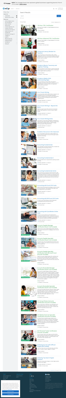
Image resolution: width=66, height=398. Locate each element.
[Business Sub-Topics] (16, 25)
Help (30, 382)
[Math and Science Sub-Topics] (16, 38)
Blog (30, 388)
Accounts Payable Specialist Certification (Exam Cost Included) (47, 239)
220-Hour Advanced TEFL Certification (48, 38)
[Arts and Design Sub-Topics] (16, 22)
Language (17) (7, 35)
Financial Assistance (19, 375)
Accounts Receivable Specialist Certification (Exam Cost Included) (47, 286)
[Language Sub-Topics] (16, 35)
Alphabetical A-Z (57, 22)
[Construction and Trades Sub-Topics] (16, 29)
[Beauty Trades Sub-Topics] (16, 23)
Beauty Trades (5, 378)
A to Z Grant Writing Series (45, 119)
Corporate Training (32, 385)
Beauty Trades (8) (8, 23)
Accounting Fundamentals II (45, 158)
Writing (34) (7, 43)
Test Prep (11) (7, 42)
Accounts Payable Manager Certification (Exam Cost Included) (47, 226)
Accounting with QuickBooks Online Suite (47, 212)
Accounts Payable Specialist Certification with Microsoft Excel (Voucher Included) (46, 253)
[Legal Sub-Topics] (16, 36)
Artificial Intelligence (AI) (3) (9, 21)
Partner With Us (32, 384)
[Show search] (53, 9)
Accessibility (47, 381)
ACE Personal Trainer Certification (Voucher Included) (47, 331)
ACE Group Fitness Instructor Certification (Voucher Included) (46, 301)
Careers (30, 383)
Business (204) (7, 25)
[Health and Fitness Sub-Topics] (16, 31)
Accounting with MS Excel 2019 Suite (48, 198)
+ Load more (52, 370)
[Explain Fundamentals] (16, 15)
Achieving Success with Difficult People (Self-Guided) (46, 345)
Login (56, 8)
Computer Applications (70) (9, 26)
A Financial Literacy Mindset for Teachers (46, 52)
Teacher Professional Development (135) (8, 40)
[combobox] (38, 16)
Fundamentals (7, 15)
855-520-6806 (60, 9)
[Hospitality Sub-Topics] (16, 32)
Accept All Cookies (10, 391)
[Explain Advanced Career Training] (16, 17)
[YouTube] (31, 376)
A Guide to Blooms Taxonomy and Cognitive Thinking (47, 66)
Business (4, 379)
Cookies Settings (10, 394)
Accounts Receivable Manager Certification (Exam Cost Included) (47, 268)
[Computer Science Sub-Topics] (16, 28)
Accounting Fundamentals (45, 145)
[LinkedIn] (33, 376)
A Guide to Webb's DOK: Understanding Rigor (44, 79)
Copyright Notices (48, 377)
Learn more (23, 4)
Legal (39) (6, 36)
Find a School (31, 380)
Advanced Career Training (9, 17)
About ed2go (31, 379)
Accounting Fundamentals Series (46, 171)
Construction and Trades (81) (10, 29)
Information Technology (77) (10, 34)
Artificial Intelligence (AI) (7, 375)
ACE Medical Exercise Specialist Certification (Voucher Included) (46, 315)
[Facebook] (30, 376)
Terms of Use (47, 378)
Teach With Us (31, 389)
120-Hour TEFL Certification (45, 25)
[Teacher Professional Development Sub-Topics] (16, 39)
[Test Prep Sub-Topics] (16, 42)
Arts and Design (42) (8, 22)
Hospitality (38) (7, 32)
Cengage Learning (48, 376)
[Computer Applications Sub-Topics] (16, 26)
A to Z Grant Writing (43, 92)
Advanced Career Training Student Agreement (35, 391)
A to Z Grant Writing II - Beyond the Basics (47, 106)
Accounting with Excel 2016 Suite (46, 185)
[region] (10, 388)
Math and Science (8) (8, 38)
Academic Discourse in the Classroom (48, 132)
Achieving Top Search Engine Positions (45, 358)
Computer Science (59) (9, 28)
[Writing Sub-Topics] (16, 43)
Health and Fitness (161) (9, 31)
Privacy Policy (10, 389)
